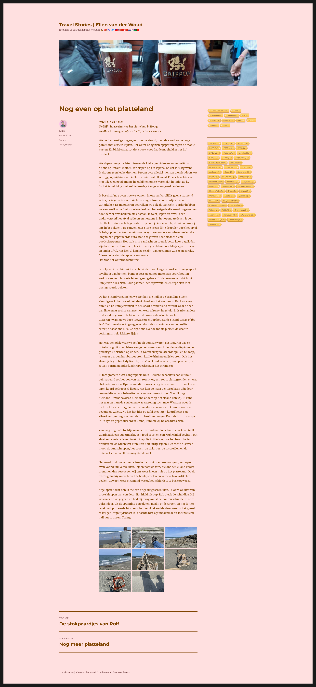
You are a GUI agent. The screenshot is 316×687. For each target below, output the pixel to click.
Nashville (228, 186)
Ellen (62, 130)
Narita (213, 186)
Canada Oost (216, 115)
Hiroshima (214, 167)
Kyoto (213, 177)
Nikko (232, 191)
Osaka (229, 196)
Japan (62, 140)
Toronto (213, 215)
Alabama (228, 153)
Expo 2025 (241, 158)
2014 (213, 143)
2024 (241, 148)
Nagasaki (248, 182)
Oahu (245, 191)
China (244, 115)
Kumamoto (243, 172)
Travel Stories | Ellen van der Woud (101, 24)
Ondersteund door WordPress (114, 672)
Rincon (213, 201)
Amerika (236, 111)
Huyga (68, 144)
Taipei (213, 210)
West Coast (216, 219)
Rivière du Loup (217, 205)
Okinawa (214, 196)
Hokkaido (231, 167)
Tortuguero (229, 215)
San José (235, 205)
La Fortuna (228, 177)
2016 (228, 143)
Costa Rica (215, 120)
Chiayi (213, 158)
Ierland (241, 120)
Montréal (232, 182)
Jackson (214, 172)
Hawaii (235, 162)
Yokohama (234, 220)
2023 (228, 148)
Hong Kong (228, 120)
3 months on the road (219, 111)
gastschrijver (217, 162)
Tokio (225, 210)
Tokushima (241, 210)
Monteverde (215, 182)
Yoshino (213, 224)
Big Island (244, 153)
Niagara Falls (216, 191)
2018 (242, 143)
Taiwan (225, 125)
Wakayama (247, 215)
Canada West (232, 115)
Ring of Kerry (230, 201)
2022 (213, 148)
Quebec (243, 196)
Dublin (226, 158)
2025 (61, 144)
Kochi (228, 172)
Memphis (244, 177)
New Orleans (244, 186)
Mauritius (214, 125)
